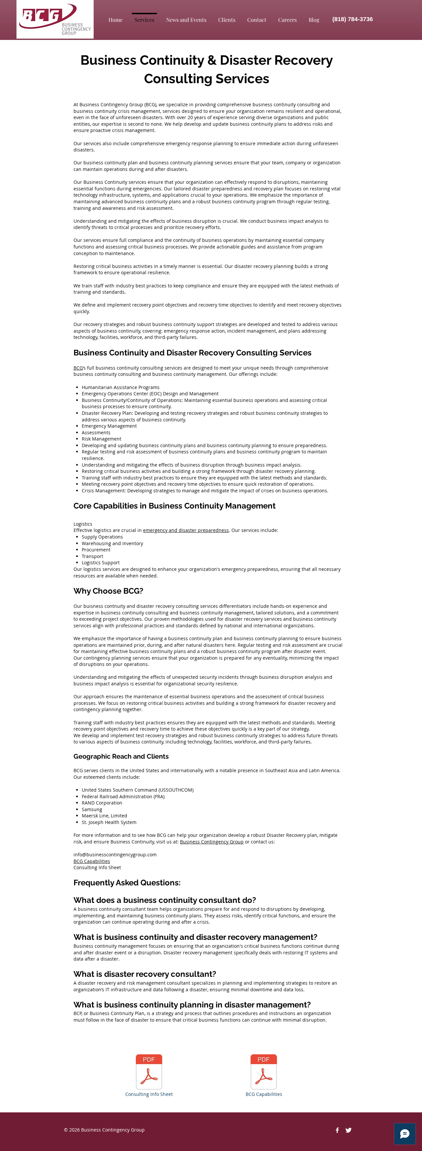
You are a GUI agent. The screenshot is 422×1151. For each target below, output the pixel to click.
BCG (78, 368)
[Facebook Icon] (337, 1130)
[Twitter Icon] (348, 1130)
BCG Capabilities (92, 861)
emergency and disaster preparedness (186, 530)
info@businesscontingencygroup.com (115, 854)
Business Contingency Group (212, 842)
